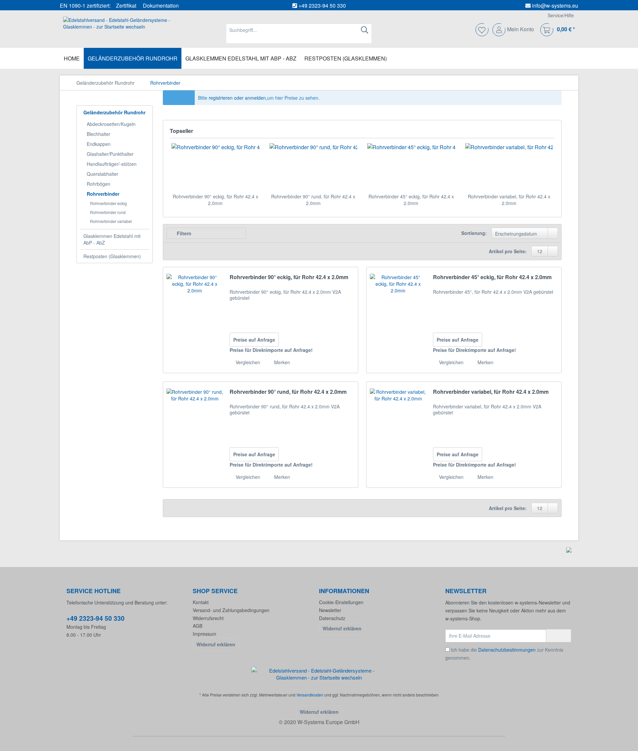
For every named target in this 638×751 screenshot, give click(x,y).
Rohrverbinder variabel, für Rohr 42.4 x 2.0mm (509, 199)
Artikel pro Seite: (508, 251)
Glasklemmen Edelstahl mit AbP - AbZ (112, 239)
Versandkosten (309, 694)
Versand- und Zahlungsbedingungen (231, 610)
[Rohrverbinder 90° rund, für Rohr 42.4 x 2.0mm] (313, 166)
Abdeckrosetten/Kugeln (111, 124)
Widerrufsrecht (208, 618)
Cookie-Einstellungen (341, 602)
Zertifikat (126, 5)
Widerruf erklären (215, 644)
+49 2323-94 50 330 (322, 5)
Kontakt (201, 602)
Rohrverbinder (103, 193)
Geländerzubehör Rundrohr (114, 112)
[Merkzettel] (482, 30)
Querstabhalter (102, 173)
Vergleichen (247, 362)
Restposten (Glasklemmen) (112, 256)
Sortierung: (474, 233)
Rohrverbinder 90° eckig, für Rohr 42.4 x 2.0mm (215, 199)
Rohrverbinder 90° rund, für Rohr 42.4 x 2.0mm (313, 199)
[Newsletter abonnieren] (558, 635)
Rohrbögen (98, 183)
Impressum (204, 633)
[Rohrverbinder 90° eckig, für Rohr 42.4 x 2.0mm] (215, 166)
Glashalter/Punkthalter (110, 154)
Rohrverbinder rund (108, 212)
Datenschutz (332, 618)
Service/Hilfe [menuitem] (560, 15)
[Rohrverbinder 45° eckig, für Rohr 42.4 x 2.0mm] (411, 166)
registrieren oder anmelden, (238, 97)
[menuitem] (299, 33)
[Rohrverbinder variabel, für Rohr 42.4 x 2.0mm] (509, 166)
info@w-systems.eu (555, 5)
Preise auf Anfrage (254, 339)
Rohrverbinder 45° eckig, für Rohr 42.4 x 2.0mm (411, 199)
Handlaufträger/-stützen (112, 164)
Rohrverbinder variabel (111, 221)
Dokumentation (161, 5)
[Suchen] (365, 30)
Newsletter (330, 610)
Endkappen (99, 144)
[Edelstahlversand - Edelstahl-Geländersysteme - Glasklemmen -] (319, 674)
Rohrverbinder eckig (108, 203)
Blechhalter (98, 134)
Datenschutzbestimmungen (507, 649)
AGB (197, 625)
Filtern (183, 233)
